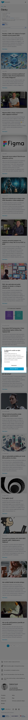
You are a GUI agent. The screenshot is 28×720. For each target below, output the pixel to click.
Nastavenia (14, 365)
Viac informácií (7, 361)
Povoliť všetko (14, 368)
